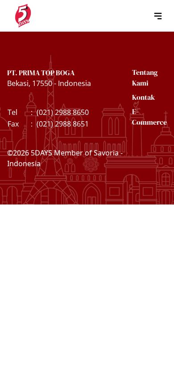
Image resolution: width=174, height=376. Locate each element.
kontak (143, 97)
